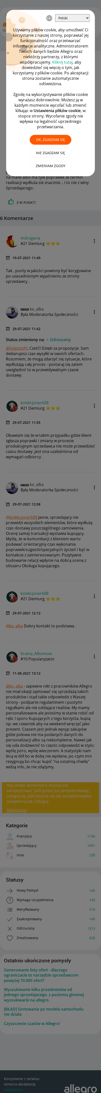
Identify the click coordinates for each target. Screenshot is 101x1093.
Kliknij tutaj (62, 62)
